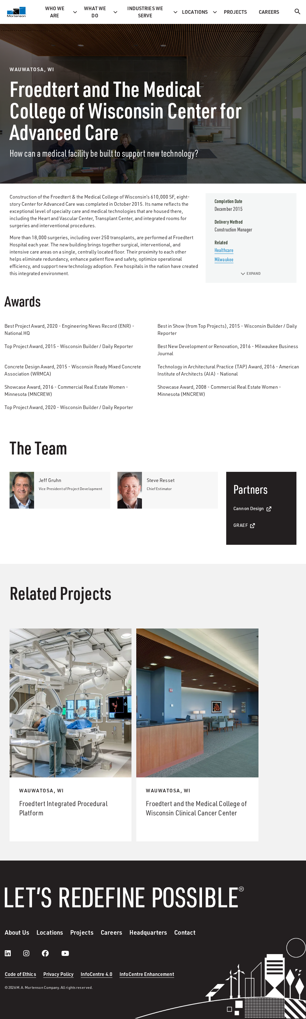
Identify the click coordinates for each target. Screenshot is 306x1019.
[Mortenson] (17, 12)
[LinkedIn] (14, 953)
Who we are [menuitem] (55, 12)
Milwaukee (224, 259)
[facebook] (51, 953)
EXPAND (254, 273)
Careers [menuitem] (269, 12)
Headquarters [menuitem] (148, 932)
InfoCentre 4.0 (96, 974)
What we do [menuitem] (95, 12)
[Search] (298, 12)
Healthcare (224, 250)
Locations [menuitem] (195, 12)
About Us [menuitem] (17, 932)
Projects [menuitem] (235, 12)
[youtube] (65, 953)
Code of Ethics (20, 974)
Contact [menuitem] (184, 932)
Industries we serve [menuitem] (145, 12)
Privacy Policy (58, 974)
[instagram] (32, 953)
